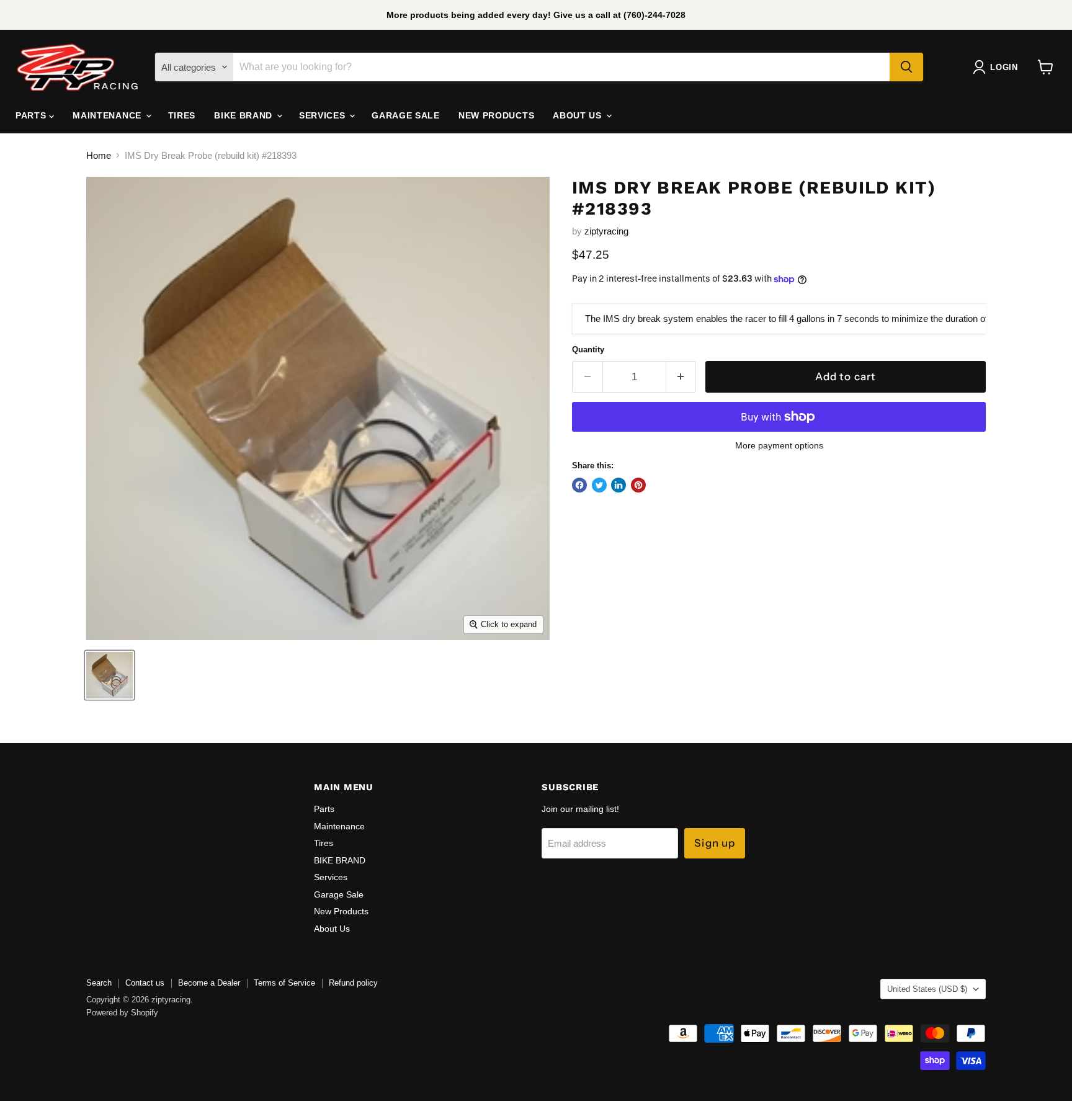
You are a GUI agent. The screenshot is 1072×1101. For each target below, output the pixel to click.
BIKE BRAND (244, 115)
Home (98, 155)
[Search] (906, 67)
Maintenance (108, 115)
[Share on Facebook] (579, 485)
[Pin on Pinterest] (638, 485)
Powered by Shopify (122, 1012)
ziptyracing (606, 231)
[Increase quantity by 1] (681, 377)
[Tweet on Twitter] (599, 485)
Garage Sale (406, 115)
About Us (578, 115)
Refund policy (353, 982)
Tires (182, 115)
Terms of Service (284, 982)
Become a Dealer (209, 982)
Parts (32, 115)
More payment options (779, 445)
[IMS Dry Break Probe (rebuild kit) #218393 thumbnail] (109, 675)
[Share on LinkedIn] (618, 485)
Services (323, 115)
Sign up (714, 843)
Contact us (144, 982)
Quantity (588, 349)
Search (99, 982)
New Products (496, 115)
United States (927, 989)
